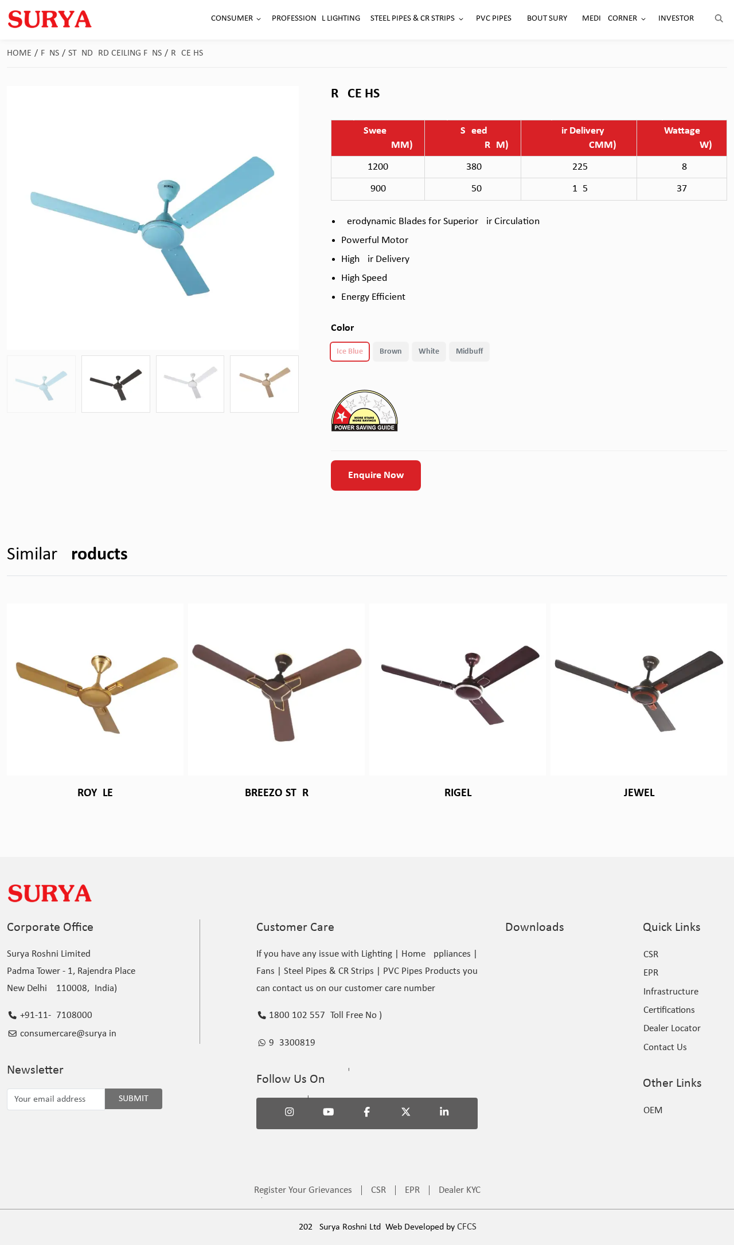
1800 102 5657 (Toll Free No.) (324, 1015)
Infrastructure (670, 992)
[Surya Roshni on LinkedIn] (444, 1114)
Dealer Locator (672, 1028)
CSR (650, 955)
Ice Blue (350, 351)
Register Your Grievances (303, 1190)
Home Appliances (436, 954)
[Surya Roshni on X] (405, 1114)
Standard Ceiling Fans (118, 53)
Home (22, 53)
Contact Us (665, 1047)
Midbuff (469, 351)
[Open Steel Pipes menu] (461, 19)
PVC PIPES (494, 18)
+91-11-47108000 (55, 1015)
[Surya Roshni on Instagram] (289, 1114)
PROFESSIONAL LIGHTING (316, 18)
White (429, 351)
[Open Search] (719, 19)
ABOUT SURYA (547, 18)
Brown (391, 351)
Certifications (669, 1010)
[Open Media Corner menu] (643, 19)
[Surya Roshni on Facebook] (367, 1114)
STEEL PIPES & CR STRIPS (412, 18)
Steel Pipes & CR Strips (329, 971)
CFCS (467, 1227)
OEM (653, 1110)
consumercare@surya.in (67, 1034)
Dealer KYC (460, 1190)
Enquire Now (376, 475)
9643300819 (291, 1043)
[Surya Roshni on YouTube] (328, 1114)
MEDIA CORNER (609, 18)
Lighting (376, 954)
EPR (650, 973)
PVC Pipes (403, 971)
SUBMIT (134, 1098)
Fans (53, 53)
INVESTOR (676, 18)
